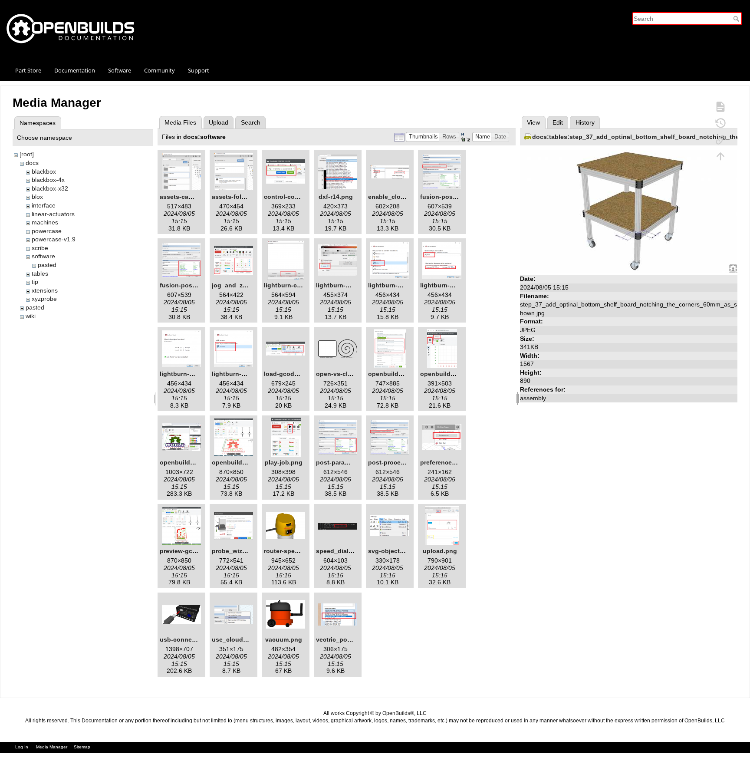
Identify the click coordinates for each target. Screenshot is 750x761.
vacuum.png (283, 639)
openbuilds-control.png (247, 462)
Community (159, 70)
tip (35, 281)
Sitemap (82, 747)
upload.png (440, 550)
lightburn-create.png (294, 285)
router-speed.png (290, 550)
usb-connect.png (185, 639)
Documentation (74, 70)
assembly (533, 398)
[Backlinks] (720, 139)
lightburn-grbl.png (395, 285)
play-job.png (284, 462)
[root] (27, 154)
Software (119, 70)
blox (37, 196)
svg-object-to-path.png (402, 550)
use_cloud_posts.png (244, 639)
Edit (558, 122)
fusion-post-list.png (450, 196)
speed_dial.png (339, 550)
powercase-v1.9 (54, 239)
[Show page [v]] (720, 106)
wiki (31, 316)
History (585, 122)
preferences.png (444, 462)
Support (198, 70)
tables (40, 273)
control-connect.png (294, 196)
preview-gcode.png (188, 550)
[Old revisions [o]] (720, 123)
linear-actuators (53, 214)
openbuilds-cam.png (190, 462)
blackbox (44, 171)
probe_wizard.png (238, 550)
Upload (218, 122)
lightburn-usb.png (239, 373)
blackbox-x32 (50, 188)
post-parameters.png (347, 462)
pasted (47, 264)
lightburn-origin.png (190, 373)
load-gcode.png (287, 373)
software (43, 256)
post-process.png (394, 462)
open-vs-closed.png (346, 373)
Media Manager (51, 747)
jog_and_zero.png (239, 285)
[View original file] (628, 211)
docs (32, 162)
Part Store (28, 70)
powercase (47, 230)
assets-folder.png (238, 196)
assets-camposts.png (192, 196)
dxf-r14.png (336, 196)
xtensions (45, 290)
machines (45, 222)
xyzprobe (44, 298)
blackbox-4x (48, 179)
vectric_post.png (341, 639)
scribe (40, 247)
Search (737, 19)
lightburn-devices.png (349, 285)
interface (44, 205)
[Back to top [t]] (720, 156)
